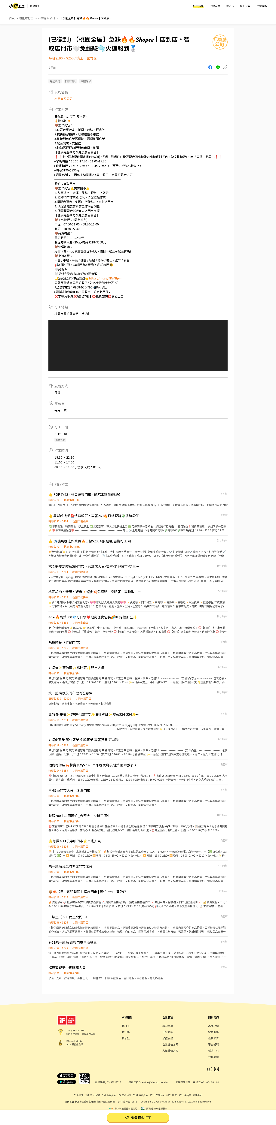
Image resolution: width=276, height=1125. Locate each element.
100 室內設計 (124, 1095)
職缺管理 (167, 1026)
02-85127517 (114, 1082)
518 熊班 (78, 1095)
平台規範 (213, 1044)
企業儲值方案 (170, 1044)
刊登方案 (167, 1032)
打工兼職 (198, 6)
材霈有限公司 (46, 18)
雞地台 (230, 6)
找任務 (126, 1032)
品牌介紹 (213, 1026)
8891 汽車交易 (157, 1095)
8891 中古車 (185, 1095)
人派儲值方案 (170, 1050)
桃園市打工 (26, 18)
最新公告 (245, 6)
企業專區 (261, 6)
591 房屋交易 (109, 1095)
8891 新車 (171, 1095)
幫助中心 (213, 1050)
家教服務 (213, 1032)
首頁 (12, 18)
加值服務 (167, 1038)
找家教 (126, 1038)
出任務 (88, 1095)
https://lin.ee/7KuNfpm (105, 278)
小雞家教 (215, 6)
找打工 (126, 1026)
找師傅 (97, 1095)
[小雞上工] (17, 6)
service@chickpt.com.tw (154, 1082)
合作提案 (213, 1057)
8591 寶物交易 (140, 1095)
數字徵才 (197, 1095)
